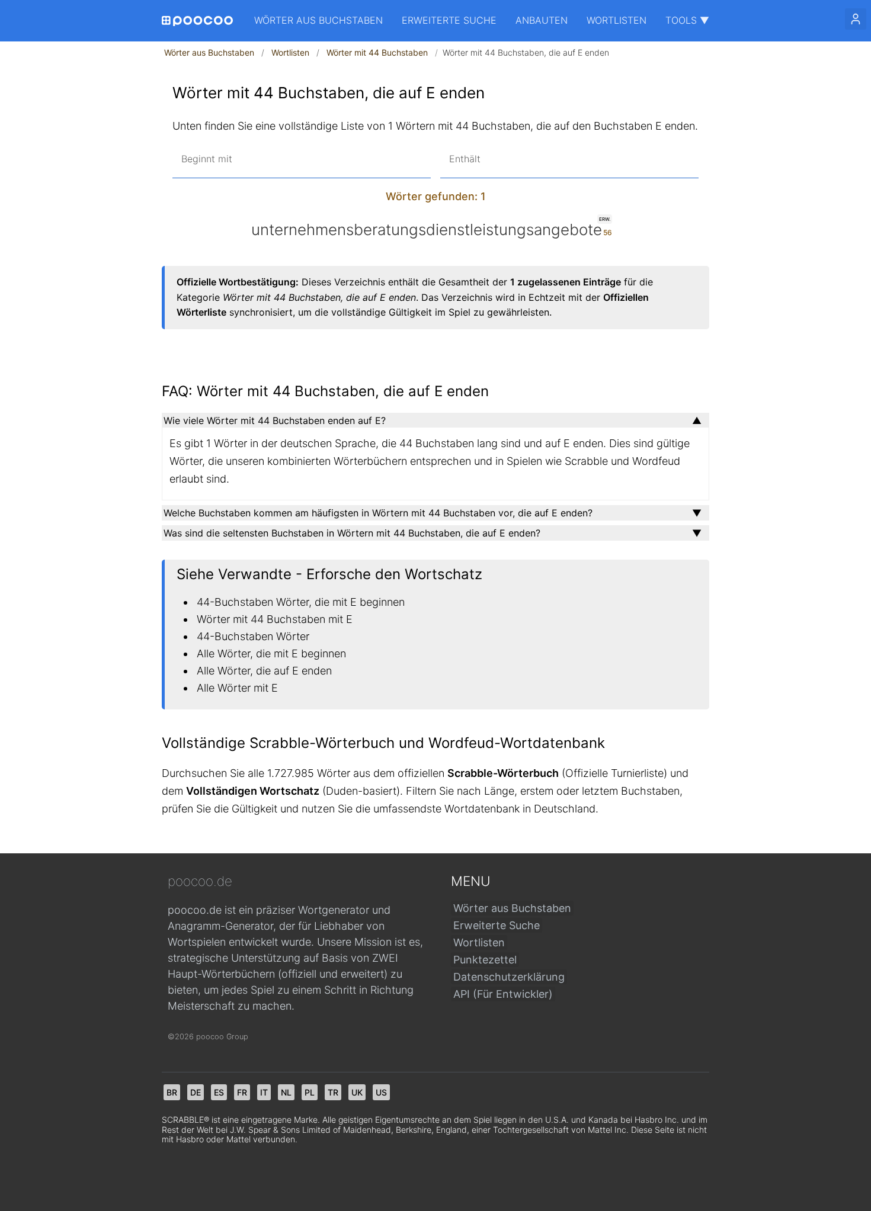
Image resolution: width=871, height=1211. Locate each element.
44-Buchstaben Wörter (253, 636)
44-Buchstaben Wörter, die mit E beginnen (301, 602)
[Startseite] (197, 21)
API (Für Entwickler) (503, 994)
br (171, 1092)
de (195, 1092)
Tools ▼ (687, 20)
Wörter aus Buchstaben (318, 20)
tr (333, 1092)
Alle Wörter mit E (237, 688)
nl (286, 1092)
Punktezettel (485, 959)
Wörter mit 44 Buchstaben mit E (275, 619)
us (381, 1092)
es (219, 1092)
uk (357, 1092)
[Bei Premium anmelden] (855, 19)
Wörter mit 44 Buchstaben (377, 52)
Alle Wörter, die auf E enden (264, 670)
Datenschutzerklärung (509, 977)
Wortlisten (616, 20)
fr (242, 1092)
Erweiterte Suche (449, 20)
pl (310, 1092)
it (264, 1092)
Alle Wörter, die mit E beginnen (271, 653)
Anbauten (541, 20)
